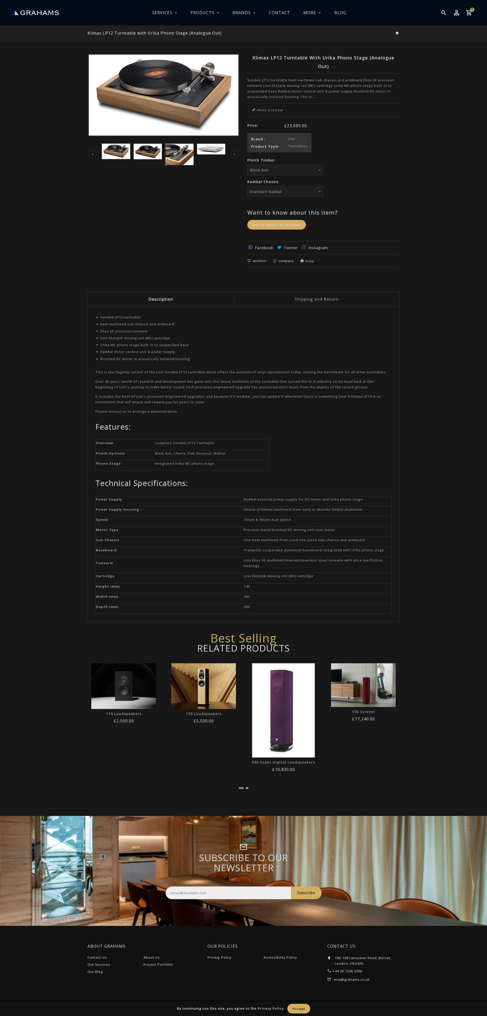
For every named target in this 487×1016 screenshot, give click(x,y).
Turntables (298, 146)
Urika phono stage (346, 499)
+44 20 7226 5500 (347, 971)
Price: (252, 125)
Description (160, 299)
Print (310, 261)
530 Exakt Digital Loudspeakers (283, 762)
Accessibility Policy (280, 957)
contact (114, 411)
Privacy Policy (219, 957)
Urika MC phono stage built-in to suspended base (144, 345)
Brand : (258, 139)
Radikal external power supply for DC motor (282, 499)
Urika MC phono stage (194, 463)
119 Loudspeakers (124, 714)
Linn (291, 138)
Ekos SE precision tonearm (124, 331)
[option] (116, 151)
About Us (152, 957)
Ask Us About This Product (276, 224)
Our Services (99, 964)
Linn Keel (252, 540)
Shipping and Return (316, 299)
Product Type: (265, 146)
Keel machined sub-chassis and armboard (137, 324)
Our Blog (95, 971)
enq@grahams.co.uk (352, 979)
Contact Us (97, 957)
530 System (363, 711)
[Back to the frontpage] (397, 33)
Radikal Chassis (263, 181)
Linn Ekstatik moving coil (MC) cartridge (135, 338)
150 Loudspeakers (203, 714)
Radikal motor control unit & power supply (137, 351)
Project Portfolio (158, 964)
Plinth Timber (261, 160)
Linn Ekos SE (255, 560)
